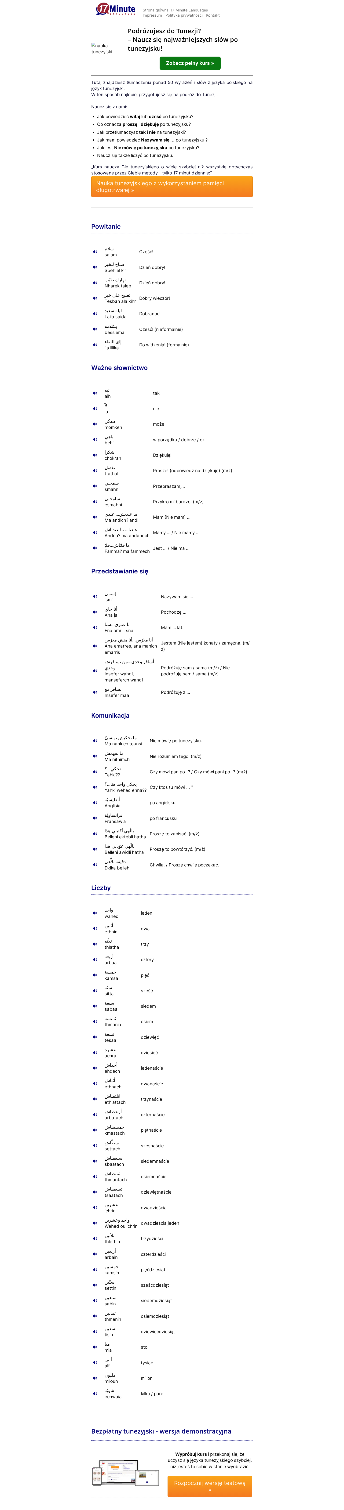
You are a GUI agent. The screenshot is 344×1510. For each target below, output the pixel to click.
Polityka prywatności (184, 15)
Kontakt (213, 15)
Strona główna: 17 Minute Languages (175, 10)
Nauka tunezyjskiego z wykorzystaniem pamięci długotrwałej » (160, 186)
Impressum (152, 15)
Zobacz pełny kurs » (190, 63)
